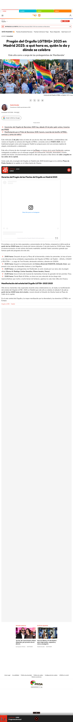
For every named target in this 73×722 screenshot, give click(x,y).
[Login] (70, 15)
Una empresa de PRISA (36, 682)
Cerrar (70, 26)
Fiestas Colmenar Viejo (41, 32)
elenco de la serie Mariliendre (53, 150)
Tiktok (29, 653)
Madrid (13, 304)
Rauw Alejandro (55, 32)
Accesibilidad (15, 675)
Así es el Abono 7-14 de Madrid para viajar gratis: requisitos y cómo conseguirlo (46, 642)
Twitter (34, 100)
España (4, 21)
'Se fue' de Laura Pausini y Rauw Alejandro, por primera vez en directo (26, 642)
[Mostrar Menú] (2, 15)
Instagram (25, 653)
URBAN (57, 11)
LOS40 (4, 11)
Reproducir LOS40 (69, 170)
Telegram (42, 100)
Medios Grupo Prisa (36, 687)
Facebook (30, 100)
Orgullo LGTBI (5, 304)
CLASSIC (22, 11)
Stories (47, 653)
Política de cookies (38, 675)
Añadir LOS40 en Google (13, 118)
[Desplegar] (36, 712)
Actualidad (10, 36)
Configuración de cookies (51, 675)
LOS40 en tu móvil (64, 675)
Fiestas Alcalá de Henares (24, 32)
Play (36, 718)
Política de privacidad (26, 675)
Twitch (43, 653)
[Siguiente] (70, 32)
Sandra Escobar (14, 105)
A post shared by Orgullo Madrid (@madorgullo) (30, 238)
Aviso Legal (7, 675)
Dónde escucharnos (36, 677)
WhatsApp (38, 100)
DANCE (39, 11)
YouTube (33, 653)
